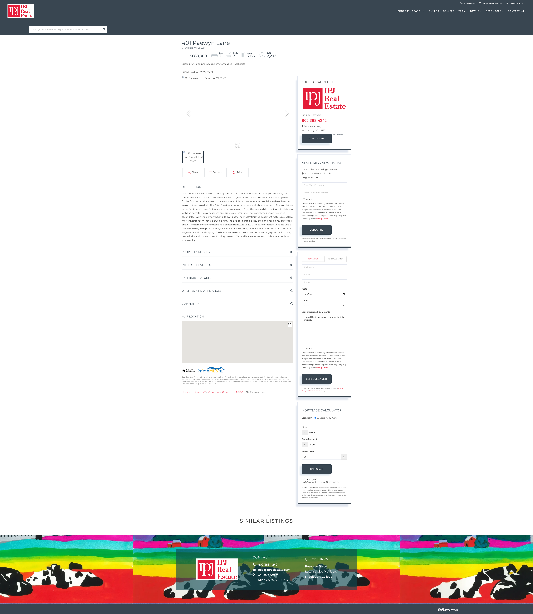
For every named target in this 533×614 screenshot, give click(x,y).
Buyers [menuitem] (434, 11)
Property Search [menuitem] (410, 11)
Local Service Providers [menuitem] (321, 571)
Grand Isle (214, 392)
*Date (304, 289)
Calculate (316, 469)
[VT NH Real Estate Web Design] (448, 609)
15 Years (333, 418)
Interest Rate (308, 451)
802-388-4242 (470, 3)
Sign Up (520, 3)
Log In (512, 3)
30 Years (321, 418)
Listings (195, 392)
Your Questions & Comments (316, 312)
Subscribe (316, 229)
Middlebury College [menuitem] (318, 576)
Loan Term (307, 418)
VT (204, 392)
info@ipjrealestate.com (492, 3)
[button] (104, 29)
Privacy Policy (322, 219)
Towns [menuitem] (474, 11)
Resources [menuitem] (493, 11)
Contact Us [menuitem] (516, 11)
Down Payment (309, 439)
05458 (239, 392)
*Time (304, 300)
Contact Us (316, 138)
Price (304, 427)
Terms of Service (315, 391)
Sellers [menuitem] (448, 11)
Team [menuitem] (462, 11)
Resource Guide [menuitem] (316, 566)
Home (185, 392)
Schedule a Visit (335, 259)
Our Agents (338, 135)
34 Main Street (273, 577)
